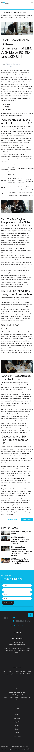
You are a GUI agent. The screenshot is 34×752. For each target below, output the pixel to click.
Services (17, 718)
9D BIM (7, 107)
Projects (17, 722)
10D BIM (8, 109)
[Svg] (30, 615)
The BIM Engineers (17, 747)
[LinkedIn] (18, 625)
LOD (13, 277)
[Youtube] (22, 625)
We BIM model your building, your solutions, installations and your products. (20, 540)
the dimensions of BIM (15, 116)
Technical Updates (20, 12)
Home (8, 12)
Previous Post (12, 519)
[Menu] (32, 3)
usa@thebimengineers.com (17, 693)
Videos (17, 725)
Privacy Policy (17, 736)
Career (17, 729)
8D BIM (7, 104)
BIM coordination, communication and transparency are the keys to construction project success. (21, 551)
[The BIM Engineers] (8, 3)
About (17, 715)
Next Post (26, 519)
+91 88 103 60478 (17, 642)
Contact (17, 733)
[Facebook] (11, 625)
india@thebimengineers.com (17, 644)
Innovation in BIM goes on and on (21, 532)
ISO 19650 (21, 233)
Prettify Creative (25, 749)
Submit (7, 603)
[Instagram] (14, 625)
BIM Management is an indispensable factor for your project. (20, 561)
